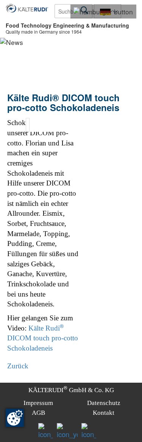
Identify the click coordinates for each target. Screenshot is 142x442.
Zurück (17, 366)
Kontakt (103, 412)
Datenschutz (103, 402)
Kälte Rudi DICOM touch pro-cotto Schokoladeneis (42, 338)
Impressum (38, 402)
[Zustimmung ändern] (15, 418)
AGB (38, 412)
